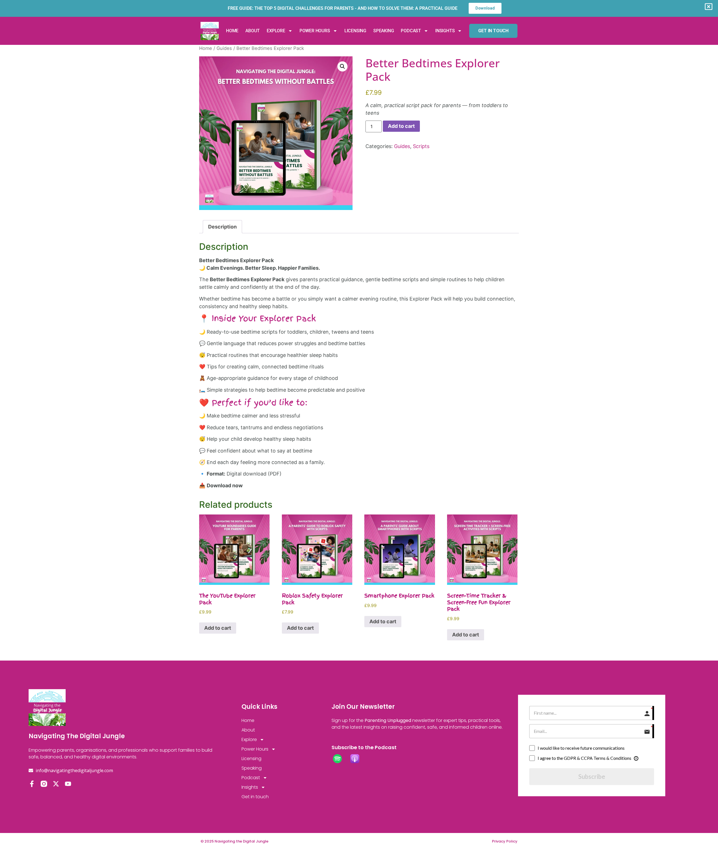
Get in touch (255, 796)
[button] (342, 66)
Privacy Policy (504, 841)
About (252, 30)
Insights (445, 30)
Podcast (411, 30)
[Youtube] (68, 784)
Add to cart (401, 126)
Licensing (355, 30)
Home (232, 30)
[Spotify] (340, 758)
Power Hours (315, 30)
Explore (276, 30)
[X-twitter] (56, 784)
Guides (224, 48)
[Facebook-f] (32, 784)
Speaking (383, 30)
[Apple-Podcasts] (357, 758)
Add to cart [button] (217, 628)
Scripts (421, 146)
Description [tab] (222, 227)
